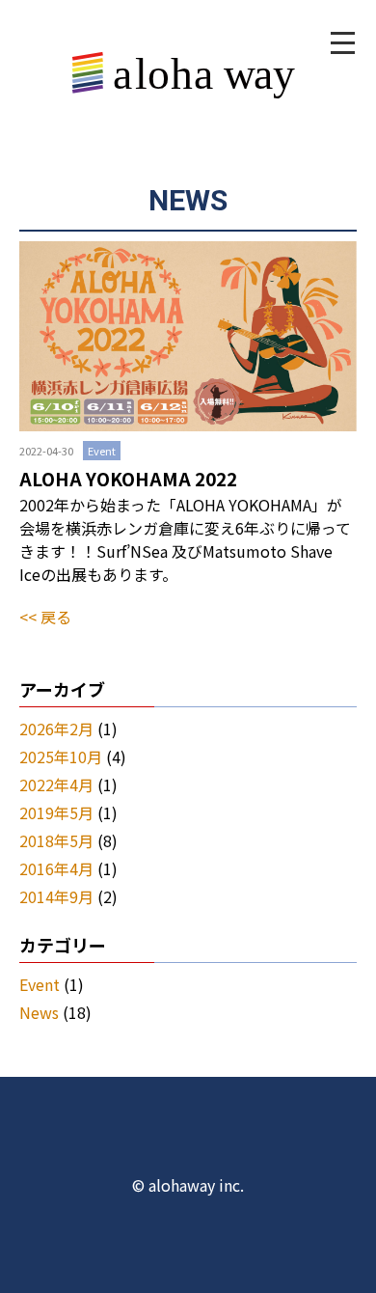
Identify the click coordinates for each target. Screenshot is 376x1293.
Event (39, 984)
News (39, 1012)
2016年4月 (56, 868)
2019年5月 (56, 812)
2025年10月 (60, 756)
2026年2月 (56, 728)
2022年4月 (56, 784)
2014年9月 (56, 896)
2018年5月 (56, 840)
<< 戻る (45, 616)
